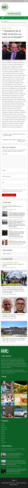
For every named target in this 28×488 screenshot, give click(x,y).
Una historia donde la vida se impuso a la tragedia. (13, 448)
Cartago (4, 204)
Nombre (4, 170)
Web (3, 182)
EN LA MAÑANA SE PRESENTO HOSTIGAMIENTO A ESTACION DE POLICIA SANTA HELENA (16, 215)
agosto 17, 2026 (11, 238)
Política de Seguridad (21, 482)
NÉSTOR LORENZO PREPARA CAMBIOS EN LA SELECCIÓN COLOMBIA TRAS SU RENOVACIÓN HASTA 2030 (16, 470)
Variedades (3, 442)
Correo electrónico (6, 176)
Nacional (4, 28)
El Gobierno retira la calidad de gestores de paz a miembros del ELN (14, 134)
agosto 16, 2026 (11, 244)
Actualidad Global (7, 259)
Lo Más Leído (7, 202)
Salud (2, 440)
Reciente (15, 204)
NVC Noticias (12, 482)
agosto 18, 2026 (11, 228)
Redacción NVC (12, 40)
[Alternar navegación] (3, 17)
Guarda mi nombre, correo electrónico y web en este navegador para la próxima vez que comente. (14, 190)
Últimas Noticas (7, 446)
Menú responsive (25, 1)
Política (9, 28)
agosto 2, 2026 (5, 342)
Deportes (10, 219)
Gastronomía (4, 427)
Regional (3, 438)
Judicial (10, 211)
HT (17, 484)
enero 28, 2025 (5, 40)
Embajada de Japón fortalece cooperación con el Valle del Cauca (14, 140)
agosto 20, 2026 (5, 209)
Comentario (5, 153)
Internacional (9, 204)
